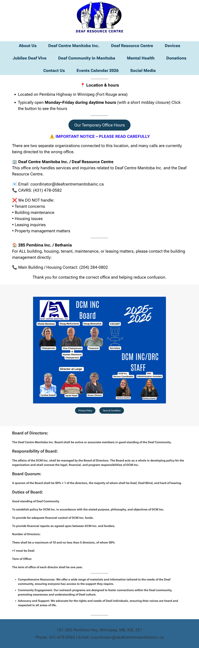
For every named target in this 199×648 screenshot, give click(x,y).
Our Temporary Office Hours (99, 125)
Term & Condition (112, 410)
